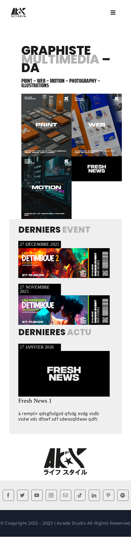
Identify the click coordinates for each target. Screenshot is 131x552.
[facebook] (8, 495)
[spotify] (123, 495)
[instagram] (51, 495)
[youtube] (37, 495)
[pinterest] (108, 495)
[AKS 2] (65, 448)
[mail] (65, 495)
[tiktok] (80, 495)
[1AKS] (18, 8)
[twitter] (22, 495)
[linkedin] (94, 495)
